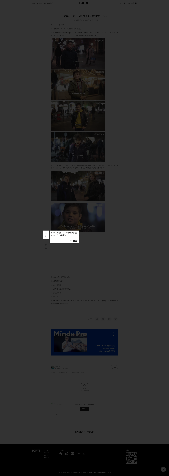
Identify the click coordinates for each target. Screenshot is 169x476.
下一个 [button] (75, 240)
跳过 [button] (71, 240)
